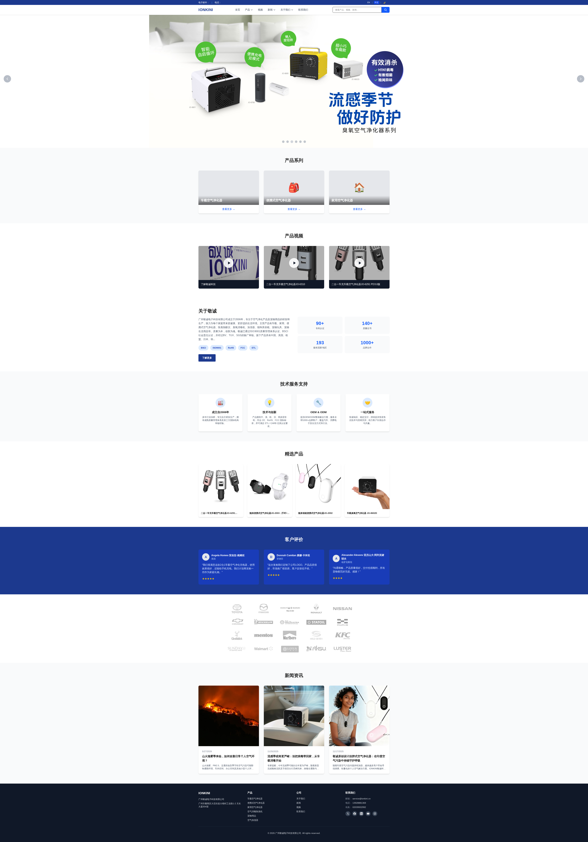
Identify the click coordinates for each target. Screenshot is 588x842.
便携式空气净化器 (256, 803)
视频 (260, 9)
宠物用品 (251, 816)
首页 (237, 9)
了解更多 (207, 358)
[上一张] (7, 78)
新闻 (270, 9)
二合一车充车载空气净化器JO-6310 (285, 284)
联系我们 (303, 9)
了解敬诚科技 (208, 284)
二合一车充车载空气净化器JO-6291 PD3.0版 (356, 284)
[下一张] (580, 78)
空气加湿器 (252, 820)
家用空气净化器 (254, 807)
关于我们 (285, 9)
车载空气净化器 (254, 798)
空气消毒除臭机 (254, 811)
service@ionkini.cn (361, 798)
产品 (247, 9)
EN (368, 2)
